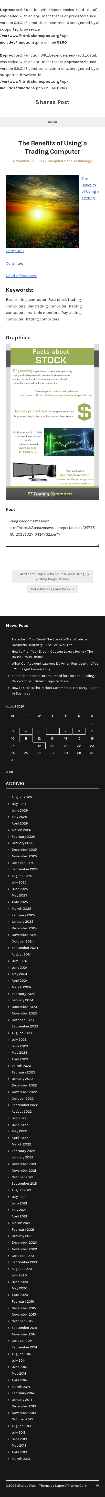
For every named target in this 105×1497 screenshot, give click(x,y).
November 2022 (24, 1092)
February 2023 (23, 1072)
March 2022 (21, 1144)
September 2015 (24, 1328)
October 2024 (23, 941)
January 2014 (22, 1400)
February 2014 (23, 1393)
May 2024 (19, 974)
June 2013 (19, 1439)
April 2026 (20, 823)
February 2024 (23, 994)
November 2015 (24, 1314)
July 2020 (19, 1275)
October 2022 (23, 1098)
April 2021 (19, 1216)
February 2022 (23, 1151)
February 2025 (23, 915)
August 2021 (21, 1190)
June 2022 (20, 1125)
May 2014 (19, 1373)
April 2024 (20, 980)
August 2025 (22, 876)
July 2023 (19, 1039)
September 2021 (24, 1183)
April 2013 (19, 1452)
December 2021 (24, 1164)
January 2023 (22, 1079)
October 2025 (23, 863)
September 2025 (25, 869)
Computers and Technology (70, 161)
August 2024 (22, 954)
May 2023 (19, 1052)
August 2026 (22, 797)
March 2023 (21, 1066)
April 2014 (19, 1380)
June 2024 (20, 968)
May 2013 (19, 1445)
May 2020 (19, 1288)
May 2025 (19, 895)
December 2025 (24, 850)
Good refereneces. (21, 275)
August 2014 (21, 1354)
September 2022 (25, 1105)
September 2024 (25, 948)
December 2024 (24, 928)
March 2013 (21, 1459)
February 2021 (23, 1229)
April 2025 (20, 902)
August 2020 (22, 1269)
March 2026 (21, 830)
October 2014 (22, 1341)
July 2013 (19, 1432)
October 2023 (23, 1020)
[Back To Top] (97, 1485)
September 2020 (25, 1262)
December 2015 (24, 1308)
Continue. (14, 263)
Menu (52, 122)
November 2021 (24, 1170)
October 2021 (22, 1177)
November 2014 (24, 1334)
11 (26, 738)
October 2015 (22, 1321)
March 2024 (21, 987)
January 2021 (22, 1236)
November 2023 (24, 1013)
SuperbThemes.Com (71, 1486)
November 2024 (24, 935)
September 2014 (24, 1347)
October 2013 (22, 1419)
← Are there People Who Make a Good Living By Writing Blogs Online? (52, 576)
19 (39, 746)
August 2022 (22, 1111)
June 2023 (20, 1046)
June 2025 (20, 889)
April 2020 (20, 1295)
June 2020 (20, 1282)
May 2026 (19, 817)
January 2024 (22, 1000)
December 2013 (24, 1406)
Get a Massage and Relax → (52, 589)
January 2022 (22, 1157)
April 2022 (20, 1138)
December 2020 (24, 1242)
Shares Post (52, 102)
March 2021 (21, 1223)
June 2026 (20, 810)
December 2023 (24, 1007)
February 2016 (23, 1301)
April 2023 (20, 1059)
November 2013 (24, 1413)
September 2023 (25, 1026)
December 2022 (24, 1085)
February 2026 (23, 837)
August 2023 (22, 1033)
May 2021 (19, 1210)
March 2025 (21, 909)
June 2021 (19, 1203)
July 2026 (19, 804)
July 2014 (19, 1360)
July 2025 (19, 882)
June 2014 (19, 1367)
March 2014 (21, 1387)
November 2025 (24, 856)
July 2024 (19, 961)
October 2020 (23, 1256)
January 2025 (22, 921)
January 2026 (22, 843)
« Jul (9, 772)
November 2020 (24, 1249)
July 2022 (19, 1118)
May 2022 (19, 1131)
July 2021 (19, 1197)
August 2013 (21, 1426)
